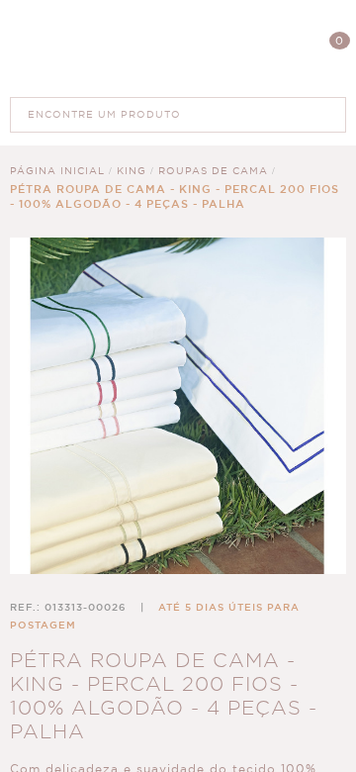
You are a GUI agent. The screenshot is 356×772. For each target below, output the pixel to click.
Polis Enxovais (178, 48)
